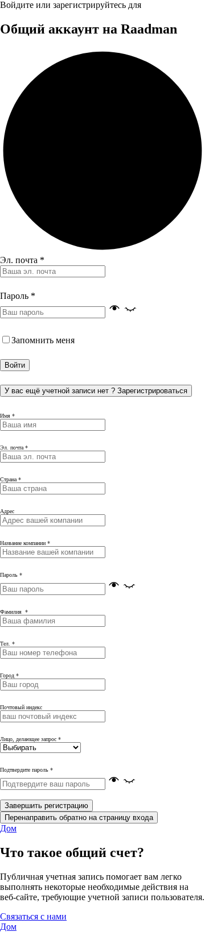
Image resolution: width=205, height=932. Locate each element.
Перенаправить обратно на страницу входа (79, 817)
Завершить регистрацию (46, 805)
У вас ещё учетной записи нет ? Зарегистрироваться (96, 390)
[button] (122, 312)
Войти (15, 365)
